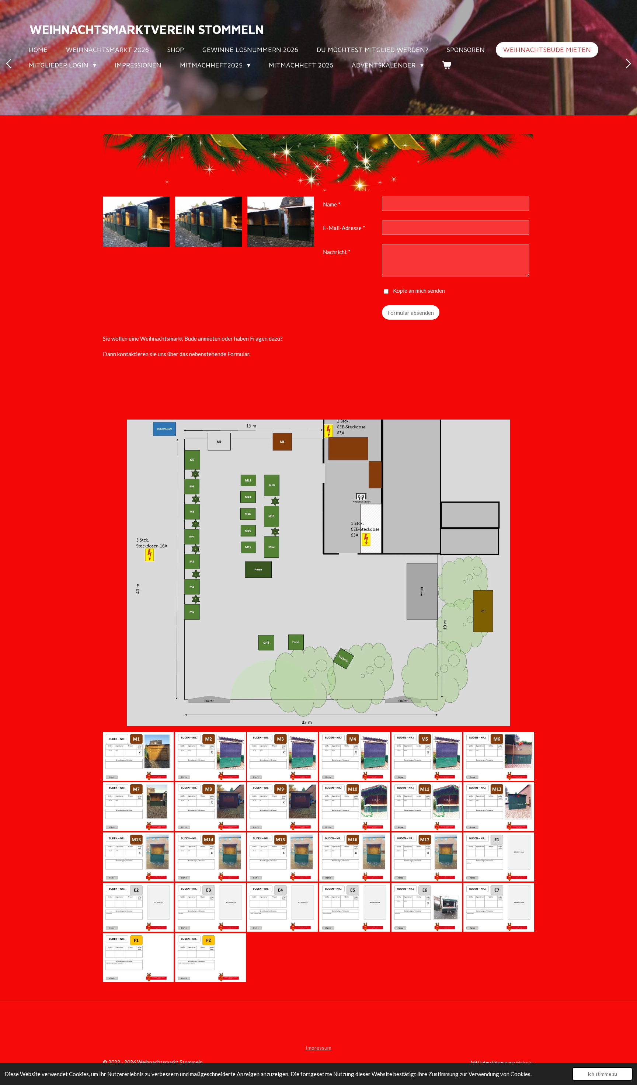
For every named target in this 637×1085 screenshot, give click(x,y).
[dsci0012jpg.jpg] (136, 222)
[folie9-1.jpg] (210, 807)
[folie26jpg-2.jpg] (499, 907)
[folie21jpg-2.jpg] (138, 907)
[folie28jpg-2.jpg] (210, 957)
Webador (525, 1062)
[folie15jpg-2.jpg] (210, 857)
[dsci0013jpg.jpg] (208, 222)
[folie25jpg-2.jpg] (427, 907)
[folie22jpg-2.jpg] (210, 907)
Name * (332, 204)
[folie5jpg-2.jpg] (354, 756)
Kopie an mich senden (419, 290)
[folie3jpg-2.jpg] (210, 756)
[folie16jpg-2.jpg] (282, 857)
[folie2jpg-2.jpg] (138, 756)
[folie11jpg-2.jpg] (354, 807)
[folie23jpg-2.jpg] (282, 907)
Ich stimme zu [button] (602, 1074)
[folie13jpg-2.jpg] (499, 807)
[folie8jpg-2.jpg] (138, 807)
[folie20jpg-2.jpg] (499, 857)
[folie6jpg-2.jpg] (427, 756)
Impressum (318, 1047)
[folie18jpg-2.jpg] (427, 857)
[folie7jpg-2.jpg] (499, 756)
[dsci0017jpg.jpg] (280, 222)
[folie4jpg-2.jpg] (282, 756)
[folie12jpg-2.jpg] (427, 807)
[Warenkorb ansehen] (447, 65)
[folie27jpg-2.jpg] (138, 957)
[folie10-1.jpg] (282, 807)
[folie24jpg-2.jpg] (354, 907)
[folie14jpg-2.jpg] (138, 857)
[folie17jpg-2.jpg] (354, 857)
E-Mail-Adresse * (344, 228)
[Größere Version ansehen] (318, 573)
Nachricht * (337, 251)
